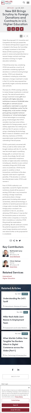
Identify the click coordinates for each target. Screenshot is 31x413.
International (7, 276)
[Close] (29, 388)
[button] (28, 2)
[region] (15, 399)
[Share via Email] (11, 240)
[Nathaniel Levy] (6, 254)
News (25, 312)
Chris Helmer (15, 261)
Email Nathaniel (15, 256)
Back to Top (15, 376)
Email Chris (13, 267)
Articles (10, 8)
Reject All (15, 405)
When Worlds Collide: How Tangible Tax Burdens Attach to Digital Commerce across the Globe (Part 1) (15, 344)
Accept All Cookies (15, 410)
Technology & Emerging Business (18, 355)
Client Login (4, 384)
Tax (6, 355)
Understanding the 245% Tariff (14, 300)
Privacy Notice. (19, 396)
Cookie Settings (15, 400)
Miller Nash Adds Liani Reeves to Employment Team (13, 320)
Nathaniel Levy (16, 251)
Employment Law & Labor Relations (16, 328)
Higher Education (9, 278)
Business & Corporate (21, 306)
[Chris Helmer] (6, 264)
